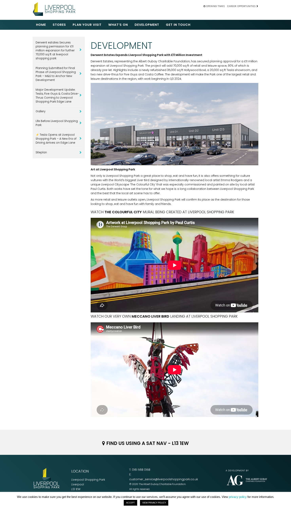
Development (147, 24)
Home (41, 24)
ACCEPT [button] (130, 502)
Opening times (215, 6)
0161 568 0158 (141, 470)
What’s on (118, 24)
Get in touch (178, 24)
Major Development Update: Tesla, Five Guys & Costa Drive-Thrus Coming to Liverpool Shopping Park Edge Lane (57, 96)
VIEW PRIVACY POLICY (154, 502)
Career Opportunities (242, 6)
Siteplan (41, 152)
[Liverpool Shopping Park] (55, 8)
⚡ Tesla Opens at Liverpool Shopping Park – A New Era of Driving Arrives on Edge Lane (56, 139)
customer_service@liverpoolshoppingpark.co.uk (163, 479)
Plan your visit (87, 24)
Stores (59, 24)
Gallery (41, 111)
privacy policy (238, 496)
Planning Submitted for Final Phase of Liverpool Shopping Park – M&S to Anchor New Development (56, 74)
